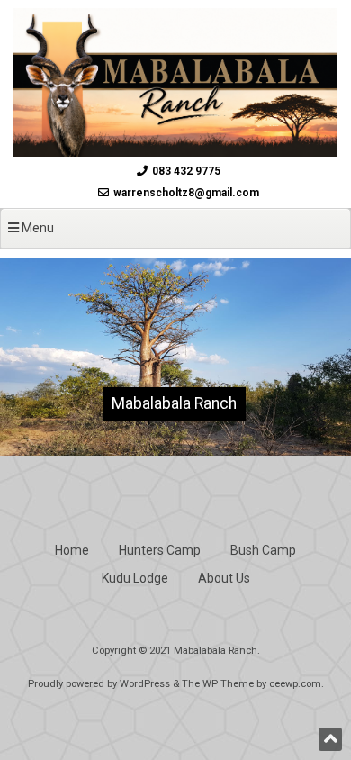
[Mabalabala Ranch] (176, 152)
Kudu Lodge (135, 578)
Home (72, 550)
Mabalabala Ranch (174, 403)
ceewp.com (295, 684)
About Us (224, 578)
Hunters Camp (160, 550)
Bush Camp (263, 550)
